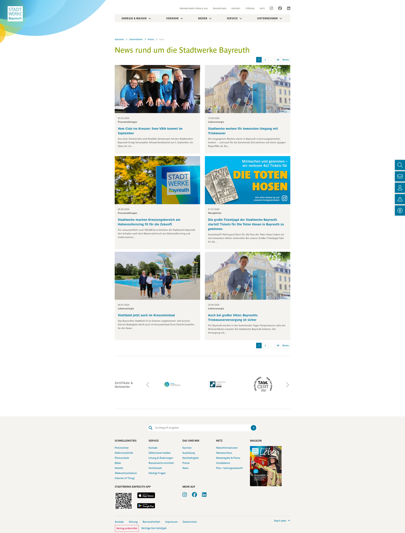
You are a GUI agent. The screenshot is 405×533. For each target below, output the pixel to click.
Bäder (202, 18)
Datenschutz (190, 521)
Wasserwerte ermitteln (161, 463)
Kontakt (235, 8)
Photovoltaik (122, 457)
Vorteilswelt (155, 468)
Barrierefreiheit (151, 521)
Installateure (223, 463)
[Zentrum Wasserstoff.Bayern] (217, 384)
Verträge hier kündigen (154, 528)
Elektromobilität (124, 452)
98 (278, 59)
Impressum (171, 521)
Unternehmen (267, 18)
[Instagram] (271, 8)
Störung (250, 8)
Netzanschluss (224, 452)
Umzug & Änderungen (161, 457)
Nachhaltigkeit (190, 457)
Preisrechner (122, 447)
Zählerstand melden (160, 452)
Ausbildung (188, 452)
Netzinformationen (227, 447)
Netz (262, 8)
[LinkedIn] (287, 8)
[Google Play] (146, 505)
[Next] (287, 385)
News (185, 468)
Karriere (186, 447)
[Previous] (148, 385)
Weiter (285, 59)
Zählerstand (219, 8)
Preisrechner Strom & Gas (194, 8)
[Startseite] (15, 13)
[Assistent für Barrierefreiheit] (400, 210)
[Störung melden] (400, 199)
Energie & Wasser (134, 18)
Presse (186, 463)
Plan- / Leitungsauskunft (229, 468)
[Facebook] (280, 8)
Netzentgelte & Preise (228, 457)
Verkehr (172, 18)
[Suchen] (253, 428)
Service (232, 18)
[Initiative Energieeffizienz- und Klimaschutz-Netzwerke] (172, 384)
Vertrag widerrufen (126, 528)
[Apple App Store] (146, 495)
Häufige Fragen (157, 473)
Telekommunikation (126, 473)
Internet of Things (125, 478)
